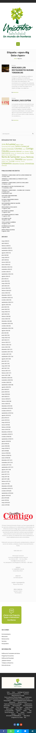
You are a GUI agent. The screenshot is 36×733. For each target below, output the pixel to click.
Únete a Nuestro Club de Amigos (13, 697)
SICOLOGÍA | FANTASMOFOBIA (9, 195)
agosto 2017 (5, 469)
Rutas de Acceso (6, 665)
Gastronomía (6, 153)
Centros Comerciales (8, 149)
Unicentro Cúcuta (18, 164)
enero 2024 (5, 293)
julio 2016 (4, 498)
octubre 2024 (5, 271)
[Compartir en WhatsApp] (10, 731)
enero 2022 (5, 347)
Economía (12, 151)
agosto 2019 (5, 415)
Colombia (18, 149)
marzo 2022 (5, 342)
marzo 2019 (5, 425)
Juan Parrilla (18, 709)
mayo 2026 (5, 241)
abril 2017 (4, 479)
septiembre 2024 (6, 274)
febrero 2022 (5, 345)
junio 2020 (4, 392)
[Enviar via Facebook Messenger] (25, 731)
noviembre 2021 (6, 352)
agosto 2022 (5, 330)
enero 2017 (5, 484)
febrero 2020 (5, 401)
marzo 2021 (5, 370)
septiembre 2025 (6, 250)
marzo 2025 (5, 262)
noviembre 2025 (6, 248)
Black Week (27, 716)
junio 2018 (4, 446)
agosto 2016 (5, 495)
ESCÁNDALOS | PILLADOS (8, 226)
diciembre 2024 (6, 267)
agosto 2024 (5, 276)
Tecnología (11, 161)
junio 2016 (4, 500)
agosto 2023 (5, 304)
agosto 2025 (5, 253)
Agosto (18, 144)
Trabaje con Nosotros (7, 663)
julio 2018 (4, 443)
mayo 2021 (5, 366)
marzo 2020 (5, 399)
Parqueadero (5, 643)
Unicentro (7, 163)
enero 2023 (5, 319)
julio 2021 (4, 361)
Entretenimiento (6, 634)
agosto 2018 (5, 441)
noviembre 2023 (6, 297)
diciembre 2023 (6, 295)
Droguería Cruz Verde (17, 717)
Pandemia (13, 159)
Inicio (8, 692)
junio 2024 (4, 281)
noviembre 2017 (6, 462)
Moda (32, 153)
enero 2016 (5, 505)
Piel (25, 717)
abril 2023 (4, 314)
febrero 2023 (5, 316)
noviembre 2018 (6, 434)
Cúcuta (5, 151)
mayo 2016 (5, 502)
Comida (24, 149)
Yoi (17, 712)
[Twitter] (18, 724)
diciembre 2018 (6, 432)
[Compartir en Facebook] (3, 731)
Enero (23, 151)
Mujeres (3, 154)
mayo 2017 (5, 476)
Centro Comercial (22, 146)
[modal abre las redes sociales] (32, 731)
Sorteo (7, 161)
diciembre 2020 (6, 377)
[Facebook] (14, 724)
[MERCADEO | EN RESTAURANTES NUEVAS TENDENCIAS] (5, 68)
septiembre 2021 (6, 356)
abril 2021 (4, 368)
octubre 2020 (5, 382)
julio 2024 (4, 279)
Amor (21, 144)
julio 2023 (4, 307)
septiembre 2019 (6, 413)
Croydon (29, 712)
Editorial (19, 151)
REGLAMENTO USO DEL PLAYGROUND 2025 (13, 186)
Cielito (25, 711)
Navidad (11, 155)
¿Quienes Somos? (6, 660)
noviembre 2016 (6, 488)
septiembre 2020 (6, 385)
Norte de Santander (11, 157)
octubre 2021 (5, 354)
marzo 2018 (5, 453)
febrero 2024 (5, 290)
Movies (13, 714)
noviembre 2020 (6, 380)
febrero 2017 (5, 481)
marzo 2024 (5, 288)
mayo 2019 (5, 422)
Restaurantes (5, 639)
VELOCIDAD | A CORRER (8, 211)
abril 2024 (4, 286)
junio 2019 (4, 420)
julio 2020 (4, 389)
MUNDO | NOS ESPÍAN (21, 100)
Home (15, 58)
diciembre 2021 (6, 349)
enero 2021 (5, 375)
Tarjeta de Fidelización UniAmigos (13, 704)
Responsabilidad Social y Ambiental (22, 700)
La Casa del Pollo (9, 711)
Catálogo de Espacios (23, 692)
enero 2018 (5, 458)
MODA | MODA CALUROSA (8, 230)
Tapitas (18, 711)
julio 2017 (4, 472)
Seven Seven (28, 707)
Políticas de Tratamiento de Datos (11, 653)
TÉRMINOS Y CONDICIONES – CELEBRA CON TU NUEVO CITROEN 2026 (16, 191)
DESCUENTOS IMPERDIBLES (13, 716)
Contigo (29, 148)
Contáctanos (28, 697)
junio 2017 (4, 474)
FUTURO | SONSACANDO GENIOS (10, 199)
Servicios (4, 641)
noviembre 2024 (6, 269)
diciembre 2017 (6, 460)
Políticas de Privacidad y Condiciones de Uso (18, 699)
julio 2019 (4, 418)
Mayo (23, 153)
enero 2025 (5, 264)
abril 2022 (4, 340)
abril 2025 (4, 260)
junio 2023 (4, 309)
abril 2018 (4, 451)
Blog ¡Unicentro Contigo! (18, 695)
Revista (18, 159)
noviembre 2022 (6, 323)
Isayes (22, 712)
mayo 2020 (5, 394)
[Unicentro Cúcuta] (18, 22)
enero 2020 (5, 403)
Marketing (19, 153)
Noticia (23, 157)
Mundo (7, 154)
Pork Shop (27, 709)
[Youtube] (21, 724)
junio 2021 (4, 363)
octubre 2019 (5, 410)
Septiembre (30, 159)
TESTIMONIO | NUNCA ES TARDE (10, 214)
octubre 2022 (5, 326)
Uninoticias (15, 92)
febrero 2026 (5, 246)
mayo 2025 (5, 257)
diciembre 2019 (6, 406)
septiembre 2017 (6, 467)
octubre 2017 (5, 465)
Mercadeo (27, 153)
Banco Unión (9, 709)
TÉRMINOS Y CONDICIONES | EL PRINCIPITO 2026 (14, 179)
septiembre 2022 (6, 328)
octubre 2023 (5, 300)
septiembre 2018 (6, 439)
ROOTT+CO (21, 714)
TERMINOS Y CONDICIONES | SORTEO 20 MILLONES (15, 182)
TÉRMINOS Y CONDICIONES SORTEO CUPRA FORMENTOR (16, 175)
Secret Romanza (9, 712)
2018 (3, 144)
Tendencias (17, 161)
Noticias (30, 157)
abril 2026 (4, 243)
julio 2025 (4, 255)
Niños (14, 155)
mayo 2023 (5, 312)
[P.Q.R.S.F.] (11, 615)
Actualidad (10, 144)
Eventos (27, 151)
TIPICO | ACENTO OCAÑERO (9, 222)
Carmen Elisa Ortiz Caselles (8, 146)
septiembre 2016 (6, 493)
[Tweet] (18, 731)
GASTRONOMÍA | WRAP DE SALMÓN (11, 203)
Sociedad (3, 161)
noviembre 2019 (6, 408)
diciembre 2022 (6, 321)
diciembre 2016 (6, 486)
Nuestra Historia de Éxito (14, 694)
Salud (24, 159)
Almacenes (5, 636)
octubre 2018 (5, 436)
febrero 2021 (5, 373)
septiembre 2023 (6, 302)
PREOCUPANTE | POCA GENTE (9, 207)
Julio (15, 153)
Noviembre (4, 159)
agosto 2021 (5, 359)
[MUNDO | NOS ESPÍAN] (5, 101)
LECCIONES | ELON (6, 218)
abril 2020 (4, 396)
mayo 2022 (5, 337)
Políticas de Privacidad (8, 658)
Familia (31, 151)
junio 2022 (4, 335)
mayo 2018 (5, 448)
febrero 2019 (5, 427)
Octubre (8, 159)
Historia (12, 153)
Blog (12, 707)
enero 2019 (5, 429)
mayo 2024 (5, 283)
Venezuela (4, 165)
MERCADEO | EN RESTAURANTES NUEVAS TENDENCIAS (23, 70)
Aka (30, 711)
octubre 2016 (5, 491)
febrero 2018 (5, 455)
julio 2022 (4, 333)
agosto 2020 (5, 387)
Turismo (23, 161)
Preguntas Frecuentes (8, 656)
